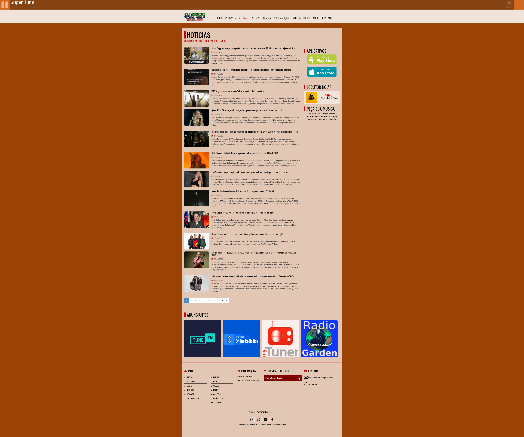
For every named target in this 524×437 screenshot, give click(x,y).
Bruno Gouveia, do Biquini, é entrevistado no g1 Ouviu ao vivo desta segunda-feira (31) (247, 234)
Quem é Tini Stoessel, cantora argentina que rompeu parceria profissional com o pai (247, 110)
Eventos (296, 18)
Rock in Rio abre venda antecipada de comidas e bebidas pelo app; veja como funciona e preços (251, 70)
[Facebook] (272, 419)
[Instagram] (252, 419)
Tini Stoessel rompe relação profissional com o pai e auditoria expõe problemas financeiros (250, 172)
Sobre (316, 18)
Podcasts (230, 18)
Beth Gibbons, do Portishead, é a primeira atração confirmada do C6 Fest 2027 (245, 153)
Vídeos (216, 385)
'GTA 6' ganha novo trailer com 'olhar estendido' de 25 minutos (238, 91)
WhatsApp (312, 384)
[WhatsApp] (258, 419)
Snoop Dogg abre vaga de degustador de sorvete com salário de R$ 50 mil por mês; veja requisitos (253, 48)
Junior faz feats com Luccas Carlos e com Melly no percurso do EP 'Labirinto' (243, 191)
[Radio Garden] (319, 333)
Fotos (215, 381)
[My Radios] (280, 333)
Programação (281, 18)
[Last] (226, 300)
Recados (266, 18)
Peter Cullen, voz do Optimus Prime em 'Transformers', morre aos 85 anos (243, 212)
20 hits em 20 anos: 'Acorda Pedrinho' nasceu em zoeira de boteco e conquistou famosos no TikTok (253, 276)
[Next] (222, 300)
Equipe (306, 18)
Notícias (243, 18)
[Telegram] (265, 419)
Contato (327, 18)
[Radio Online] (299, 378)
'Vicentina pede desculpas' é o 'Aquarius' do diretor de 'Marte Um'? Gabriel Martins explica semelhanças (255, 132)
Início (219, 18)
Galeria (255, 18)
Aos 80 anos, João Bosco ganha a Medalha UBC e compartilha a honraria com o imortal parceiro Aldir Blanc (254, 253)
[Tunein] (202, 333)
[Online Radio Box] (241, 333)
